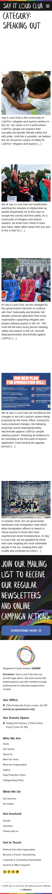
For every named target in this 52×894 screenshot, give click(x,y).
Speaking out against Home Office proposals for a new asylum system (25, 357)
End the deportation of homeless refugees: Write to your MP (23, 465)
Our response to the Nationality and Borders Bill (24, 245)
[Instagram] (5, 872)
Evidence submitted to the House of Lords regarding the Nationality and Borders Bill (25, 51)
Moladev (27, 889)
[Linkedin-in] (13, 872)
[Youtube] (17, 872)
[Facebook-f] (9, 872)
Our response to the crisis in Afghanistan (24, 155)
